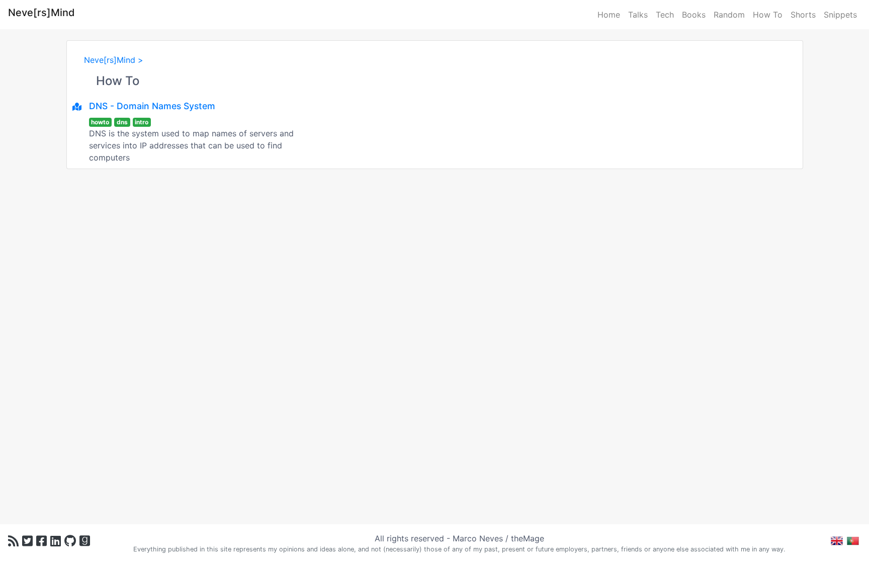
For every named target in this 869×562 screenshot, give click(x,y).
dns (122, 122)
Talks (638, 15)
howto (100, 122)
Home (608, 15)
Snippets (840, 15)
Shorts (803, 15)
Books (694, 15)
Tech (665, 15)
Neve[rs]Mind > (113, 60)
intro (141, 122)
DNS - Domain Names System (152, 106)
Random (729, 15)
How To (768, 15)
